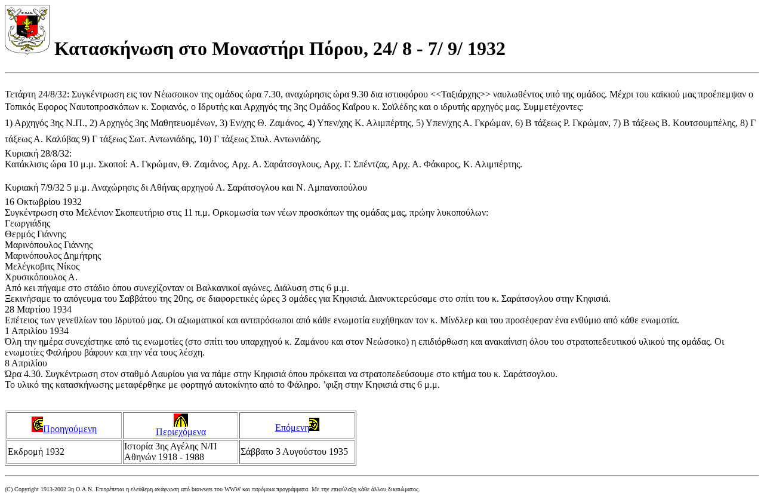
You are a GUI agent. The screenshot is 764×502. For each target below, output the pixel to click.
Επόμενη (292, 428)
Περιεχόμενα (181, 432)
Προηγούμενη (70, 429)
